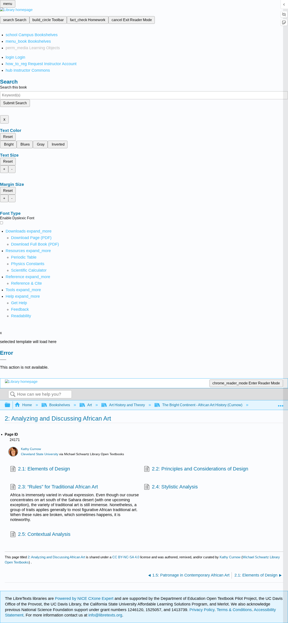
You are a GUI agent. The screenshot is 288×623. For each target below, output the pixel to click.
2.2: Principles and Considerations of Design (200, 469)
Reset (8, 137)
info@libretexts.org (104, 615)
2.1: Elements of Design (44, 469)
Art (89, 405)
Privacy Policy (201, 609)
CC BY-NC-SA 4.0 (125, 557)
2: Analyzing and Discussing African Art (56, 557)
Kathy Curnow (31, 449)
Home (27, 405)
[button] (20, 309)
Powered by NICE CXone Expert (85, 598)
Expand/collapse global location (280, 403)
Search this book (13, 87)
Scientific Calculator (29, 270)
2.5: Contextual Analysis (44, 534)
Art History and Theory (127, 405)
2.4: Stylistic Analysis (175, 487)
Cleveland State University (39, 454)
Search (12, 394)
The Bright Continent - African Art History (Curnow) (202, 405)
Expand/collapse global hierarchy (10, 405)
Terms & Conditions (234, 609)
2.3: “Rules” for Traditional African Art (58, 487)
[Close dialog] (3, 359)
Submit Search (15, 103)
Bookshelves (59, 405)
